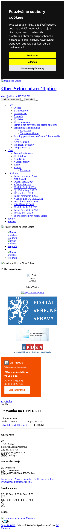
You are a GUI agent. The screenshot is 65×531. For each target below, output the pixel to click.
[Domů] (11, 80)
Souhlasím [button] (32, 55)
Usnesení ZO (20, 113)
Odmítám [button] (33, 61)
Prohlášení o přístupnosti (13, 481)
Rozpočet (18, 116)
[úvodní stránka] (12, 238)
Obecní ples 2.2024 (23, 181)
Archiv (8, 401)
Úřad (10, 150)
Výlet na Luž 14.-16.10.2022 (28, 198)
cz (2, 401)
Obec (10, 105)
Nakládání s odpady (24, 144)
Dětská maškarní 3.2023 (26, 201)
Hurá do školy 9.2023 (25, 187)
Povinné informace (23, 153)
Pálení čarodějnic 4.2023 (26, 196)
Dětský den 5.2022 (23, 213)
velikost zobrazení (11, 99)
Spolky (11, 218)
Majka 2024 (20, 178)
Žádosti (17, 167)
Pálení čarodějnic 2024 (25, 176)
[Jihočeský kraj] (32, 292)
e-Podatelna (20, 159)
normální (29, 99)
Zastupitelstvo (21, 110)
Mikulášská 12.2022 (24, 204)
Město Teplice (32, 287)
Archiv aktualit (21, 142)
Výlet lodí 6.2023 (22, 184)
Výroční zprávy (22, 161)
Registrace (25, 130)
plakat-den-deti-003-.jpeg (14, 425)
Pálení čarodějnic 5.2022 (26, 210)
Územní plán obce (23, 122)
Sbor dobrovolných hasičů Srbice (30, 215)
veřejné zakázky (22, 147)
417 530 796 (24, 96)
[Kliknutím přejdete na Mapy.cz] (18, 518)
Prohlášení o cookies (44, 479)
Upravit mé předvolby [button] (32, 68)
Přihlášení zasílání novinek (27, 127)
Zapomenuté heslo (29, 133)
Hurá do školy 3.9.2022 (26, 207)
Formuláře (25, 170)
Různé (17, 164)
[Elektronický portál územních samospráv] (32, 353)
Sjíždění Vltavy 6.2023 (25, 190)
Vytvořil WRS (8, 525)
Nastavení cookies (24, 479)
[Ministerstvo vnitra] (32, 340)
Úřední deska (20, 156)
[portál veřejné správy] (33, 311)
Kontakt (12, 221)
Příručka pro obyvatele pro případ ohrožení (35, 124)
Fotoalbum (13, 173)
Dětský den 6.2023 (23, 193)
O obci (17, 107)
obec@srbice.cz (9, 96)
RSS (29, 481)
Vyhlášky (18, 119)
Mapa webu (7, 479)
